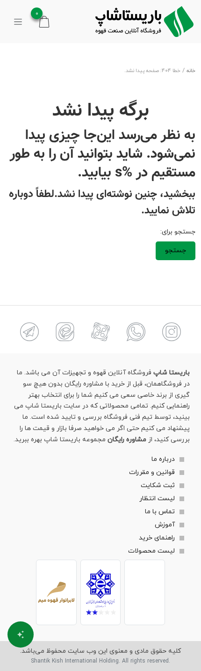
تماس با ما (160, 511)
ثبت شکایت (158, 485)
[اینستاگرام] (171, 331)
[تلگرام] (29, 331)
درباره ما (163, 459)
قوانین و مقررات (152, 472)
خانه (191, 70)
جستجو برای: (177, 231)
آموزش (165, 524)
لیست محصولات (151, 551)
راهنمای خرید (157, 537)
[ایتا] (65, 331)
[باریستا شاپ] (144, 21)
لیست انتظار (157, 498)
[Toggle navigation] (18, 21)
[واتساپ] (136, 331)
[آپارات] (100, 331)
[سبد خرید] (44, 21)
